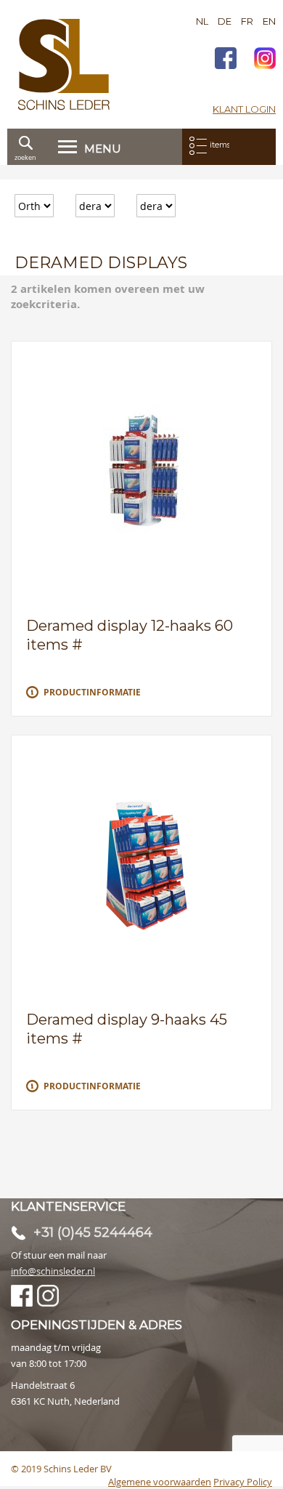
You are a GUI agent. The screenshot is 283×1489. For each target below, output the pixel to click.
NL (202, 21)
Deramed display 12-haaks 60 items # (129, 635)
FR (247, 21)
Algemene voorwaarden (159, 1481)
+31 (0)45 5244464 (92, 1232)
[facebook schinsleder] (226, 60)
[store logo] (64, 64)
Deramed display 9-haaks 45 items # (126, 1029)
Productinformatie (92, 692)
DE (224, 21)
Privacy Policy (242, 1481)
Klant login (244, 109)
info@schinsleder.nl (53, 1271)
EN (269, 21)
